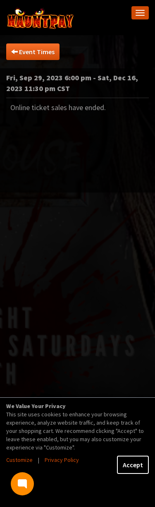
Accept (133, 465)
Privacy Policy (62, 460)
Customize (19, 460)
